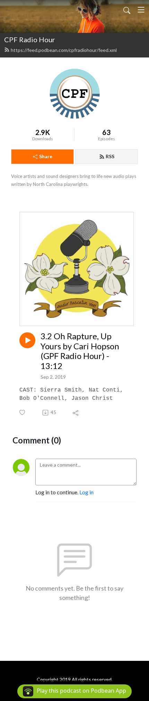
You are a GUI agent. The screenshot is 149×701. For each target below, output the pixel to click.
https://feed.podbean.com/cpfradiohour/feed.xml (64, 50)
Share (45, 156)
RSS (110, 156)
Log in (86, 492)
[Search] (127, 10)
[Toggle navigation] (141, 9)
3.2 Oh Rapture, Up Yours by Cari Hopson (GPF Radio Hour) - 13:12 (80, 351)
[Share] (76, 412)
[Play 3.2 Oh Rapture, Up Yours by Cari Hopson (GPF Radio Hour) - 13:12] (27, 340)
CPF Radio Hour (29, 39)
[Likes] (23, 412)
